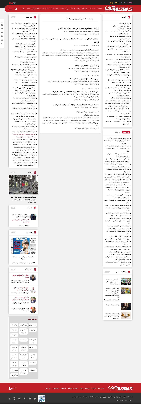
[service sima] (117, 3)
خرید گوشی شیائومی (23, 331)
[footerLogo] (120, 388)
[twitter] (2, 33)
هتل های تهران (14, 348)
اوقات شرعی (56, 388)
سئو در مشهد (23, 340)
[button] (28, 225)
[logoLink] (118, 8)
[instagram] (2, 25)
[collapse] (2, 22)
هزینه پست (14, 330)
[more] (107, 272)
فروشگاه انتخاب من (23, 348)
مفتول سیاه (33, 363)
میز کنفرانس (14, 375)
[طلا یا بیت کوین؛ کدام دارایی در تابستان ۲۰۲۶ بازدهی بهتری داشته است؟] (125, 315)
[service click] (111, 3)
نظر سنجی (47, 388)
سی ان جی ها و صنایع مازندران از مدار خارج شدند (84, 79)
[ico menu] (11, 9)
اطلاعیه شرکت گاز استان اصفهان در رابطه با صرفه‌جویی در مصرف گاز (79, 50)
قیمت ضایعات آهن (14, 356)
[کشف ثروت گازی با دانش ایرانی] (33, 300)
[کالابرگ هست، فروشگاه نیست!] (125, 294)
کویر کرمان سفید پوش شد (91, 115)
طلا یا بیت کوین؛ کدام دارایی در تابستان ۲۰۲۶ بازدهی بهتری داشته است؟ (112, 316)
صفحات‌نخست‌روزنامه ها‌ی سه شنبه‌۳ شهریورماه (23, 258)
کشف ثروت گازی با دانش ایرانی (21, 303)
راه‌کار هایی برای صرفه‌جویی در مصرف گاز (87, 66)
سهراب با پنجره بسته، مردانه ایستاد (20, 293)
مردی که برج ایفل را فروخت (113, 305)
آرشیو (81, 388)
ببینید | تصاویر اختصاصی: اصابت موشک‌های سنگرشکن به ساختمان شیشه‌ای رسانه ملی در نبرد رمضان (23, 199)
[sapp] (2, 40)
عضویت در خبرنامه (73, 388)
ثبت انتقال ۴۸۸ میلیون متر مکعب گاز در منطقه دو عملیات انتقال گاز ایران (78, 28)
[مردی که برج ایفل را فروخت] (125, 306)
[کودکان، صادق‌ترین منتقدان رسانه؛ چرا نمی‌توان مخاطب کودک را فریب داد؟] (125, 281)
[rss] (2, 44)
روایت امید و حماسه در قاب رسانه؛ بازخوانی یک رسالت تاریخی (20, 216)
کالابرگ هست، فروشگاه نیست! (112, 300)
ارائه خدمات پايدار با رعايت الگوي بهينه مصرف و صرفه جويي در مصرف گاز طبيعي (76, 105)
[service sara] (123, 3)
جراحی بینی (32, 330)
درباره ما (93, 388)
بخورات (14, 335)
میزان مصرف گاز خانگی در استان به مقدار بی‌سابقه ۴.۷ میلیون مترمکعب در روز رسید (75, 92)
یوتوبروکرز (14, 325)
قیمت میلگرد (14, 370)
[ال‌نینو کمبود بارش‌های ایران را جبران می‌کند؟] (33, 310)
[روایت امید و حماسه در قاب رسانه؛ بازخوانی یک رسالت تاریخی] (33, 218)
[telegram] (2, 29)
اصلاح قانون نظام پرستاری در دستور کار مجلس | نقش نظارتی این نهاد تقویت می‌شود (20, 282)
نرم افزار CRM (14, 341)
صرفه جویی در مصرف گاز (74, 18)
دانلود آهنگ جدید (32, 341)
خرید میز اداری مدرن (23, 371)
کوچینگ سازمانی (23, 364)
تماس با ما (101, 388)
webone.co (32, 347)
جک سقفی (33, 370)
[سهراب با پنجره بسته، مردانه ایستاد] (33, 290)
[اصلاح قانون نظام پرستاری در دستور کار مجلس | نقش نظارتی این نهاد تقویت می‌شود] (33, 279)
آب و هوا (63, 388)
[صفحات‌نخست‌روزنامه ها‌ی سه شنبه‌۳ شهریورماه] (23, 245)
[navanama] (130, 3)
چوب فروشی (32, 325)
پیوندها (87, 388)
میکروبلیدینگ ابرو (23, 356)
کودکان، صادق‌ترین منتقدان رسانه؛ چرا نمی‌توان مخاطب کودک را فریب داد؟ (113, 282)
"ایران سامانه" (120, 400)
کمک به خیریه (33, 356)
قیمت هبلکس (14, 364)
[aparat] (2, 37)
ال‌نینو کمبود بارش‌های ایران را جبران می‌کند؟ (20, 310)
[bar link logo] (12, 3)
